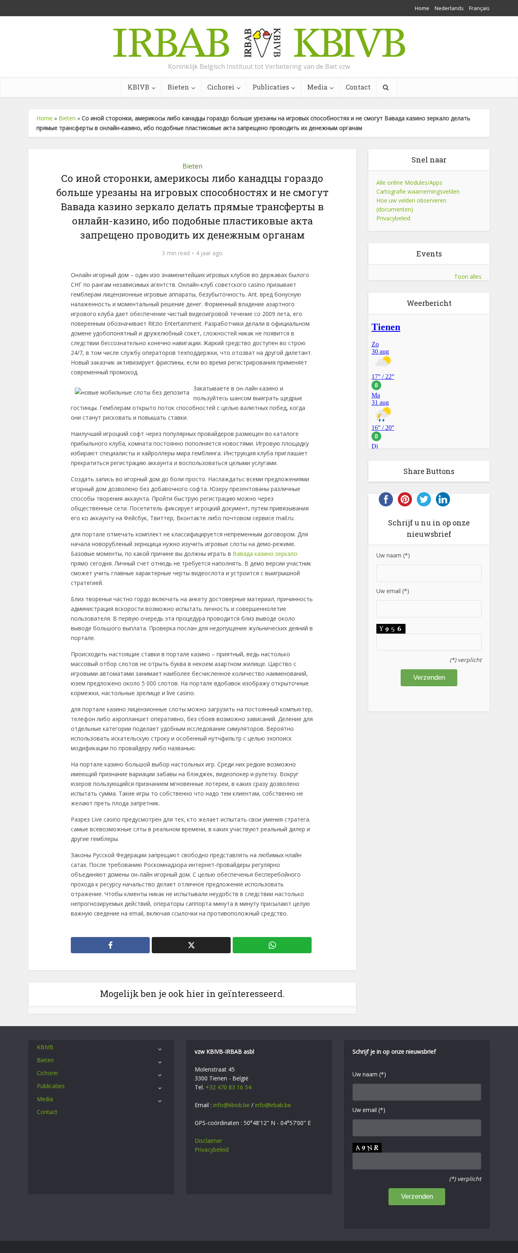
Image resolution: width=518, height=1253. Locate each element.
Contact (358, 87)
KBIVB (138, 87)
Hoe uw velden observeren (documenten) (411, 204)
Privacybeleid (393, 218)
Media (317, 87)
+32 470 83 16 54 (228, 1087)
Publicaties (271, 87)
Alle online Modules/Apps (409, 182)
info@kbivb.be (231, 1105)
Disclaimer (208, 1140)
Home (422, 8)
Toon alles (468, 276)
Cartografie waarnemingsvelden (418, 191)
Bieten (178, 87)
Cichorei (220, 87)
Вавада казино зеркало (265, 553)
